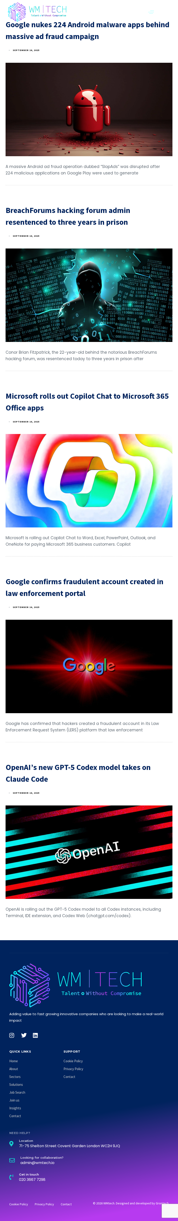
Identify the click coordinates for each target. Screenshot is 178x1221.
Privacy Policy (73, 1069)
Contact (15, 1116)
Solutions (16, 1084)
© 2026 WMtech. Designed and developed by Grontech (131, 1203)
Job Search (17, 1092)
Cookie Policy (73, 1061)
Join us (14, 1100)
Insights (15, 1108)
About (13, 1069)
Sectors (15, 1076)
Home (13, 1061)
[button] (151, 12)
